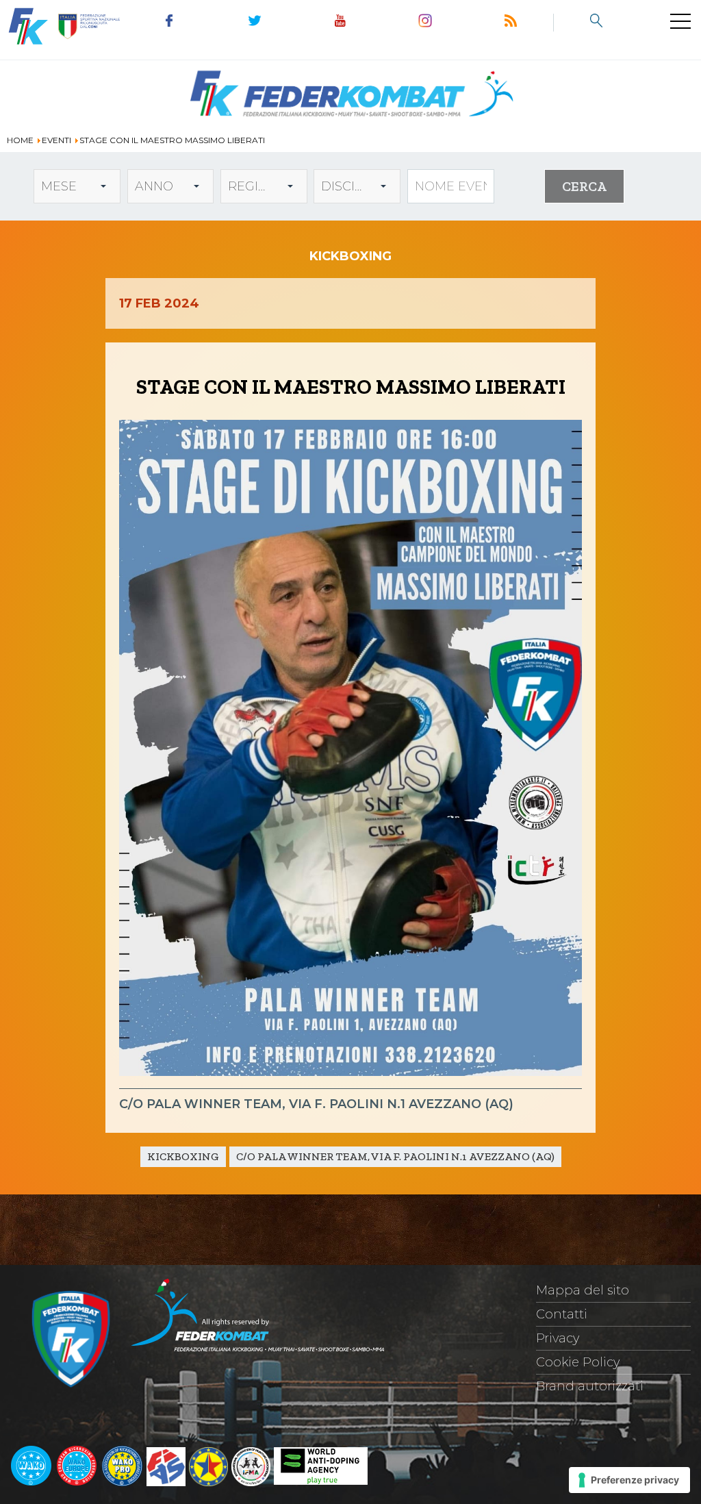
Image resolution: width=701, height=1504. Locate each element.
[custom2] (596, 23)
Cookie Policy (578, 1362)
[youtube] (340, 23)
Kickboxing (183, 1156)
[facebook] (169, 23)
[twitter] (255, 23)
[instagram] (425, 23)
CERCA (584, 186)
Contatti (561, 1314)
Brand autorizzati (589, 1386)
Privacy (557, 1338)
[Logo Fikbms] (350, 124)
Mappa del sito (582, 1290)
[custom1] (511, 23)
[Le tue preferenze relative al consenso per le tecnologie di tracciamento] (629, 1480)
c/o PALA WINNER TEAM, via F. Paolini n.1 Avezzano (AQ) (395, 1156)
